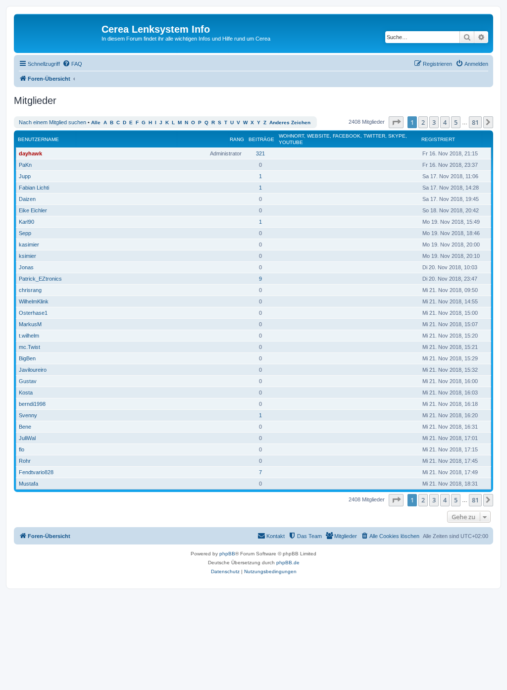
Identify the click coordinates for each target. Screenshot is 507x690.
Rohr (25, 461)
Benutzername (38, 139)
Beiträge (261, 139)
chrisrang (30, 290)
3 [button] (434, 122)
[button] (396, 122)
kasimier (29, 244)
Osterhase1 (33, 313)
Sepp (25, 233)
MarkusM (30, 324)
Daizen (27, 199)
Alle (96, 122)
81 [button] (475, 122)
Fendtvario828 (36, 472)
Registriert (438, 139)
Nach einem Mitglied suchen (52, 122)
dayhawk (30, 153)
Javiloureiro (33, 370)
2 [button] (423, 122)
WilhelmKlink (34, 301)
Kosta (26, 392)
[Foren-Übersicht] (58, 32)
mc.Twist (29, 347)
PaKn (25, 165)
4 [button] (445, 122)
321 (260, 153)
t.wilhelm (29, 336)
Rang (237, 139)
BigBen (27, 358)
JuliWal (27, 438)
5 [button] (455, 122)
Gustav (28, 381)
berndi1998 (32, 404)
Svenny (28, 415)
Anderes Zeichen (289, 122)
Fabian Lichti (34, 188)
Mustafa (28, 484)
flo (21, 449)
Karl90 (26, 222)
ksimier (27, 256)
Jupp (25, 176)
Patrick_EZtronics (40, 279)
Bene (25, 427)
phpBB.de (288, 562)
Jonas (26, 267)
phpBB (227, 553)
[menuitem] (72, 64)
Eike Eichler (33, 210)
